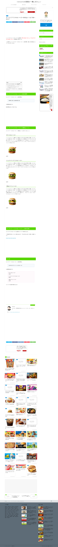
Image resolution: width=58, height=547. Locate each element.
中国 (9, 515)
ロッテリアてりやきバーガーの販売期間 (13, 83)
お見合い (13, 507)
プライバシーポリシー (34, 4)
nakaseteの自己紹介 (14, 4)
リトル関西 (17, 514)
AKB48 (6, 506)
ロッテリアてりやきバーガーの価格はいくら (14, 84)
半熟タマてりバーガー (12, 87)
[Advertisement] (21, 30)
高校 (6, 517)
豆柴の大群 (17, 516)
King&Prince (10, 506)
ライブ (10, 514)
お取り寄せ (7, 507)
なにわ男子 (16, 507)
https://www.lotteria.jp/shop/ (11, 238)
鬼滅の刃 (9, 517)
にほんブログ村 (41, 49)
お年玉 (10, 507)
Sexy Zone (13, 506)
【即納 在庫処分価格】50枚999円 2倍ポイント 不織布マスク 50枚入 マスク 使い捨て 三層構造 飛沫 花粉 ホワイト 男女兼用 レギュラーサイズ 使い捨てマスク (22, 347)
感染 (17, 515)
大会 (14, 515)
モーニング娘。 (7, 514)
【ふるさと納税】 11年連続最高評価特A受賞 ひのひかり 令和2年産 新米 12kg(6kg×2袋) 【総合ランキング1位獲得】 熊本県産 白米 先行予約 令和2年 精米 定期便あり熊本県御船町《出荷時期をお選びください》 (51, 101)
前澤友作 (12, 515)
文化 (6, 516)
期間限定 (11, 516)
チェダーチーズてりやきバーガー (14, 86)
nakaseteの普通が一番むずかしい (29, 2)
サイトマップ (44, 4)
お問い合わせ (24, 4)
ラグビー (14, 514)
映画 (8, 516)
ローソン (6, 515)
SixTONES (17, 506)
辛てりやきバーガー (12, 85)
